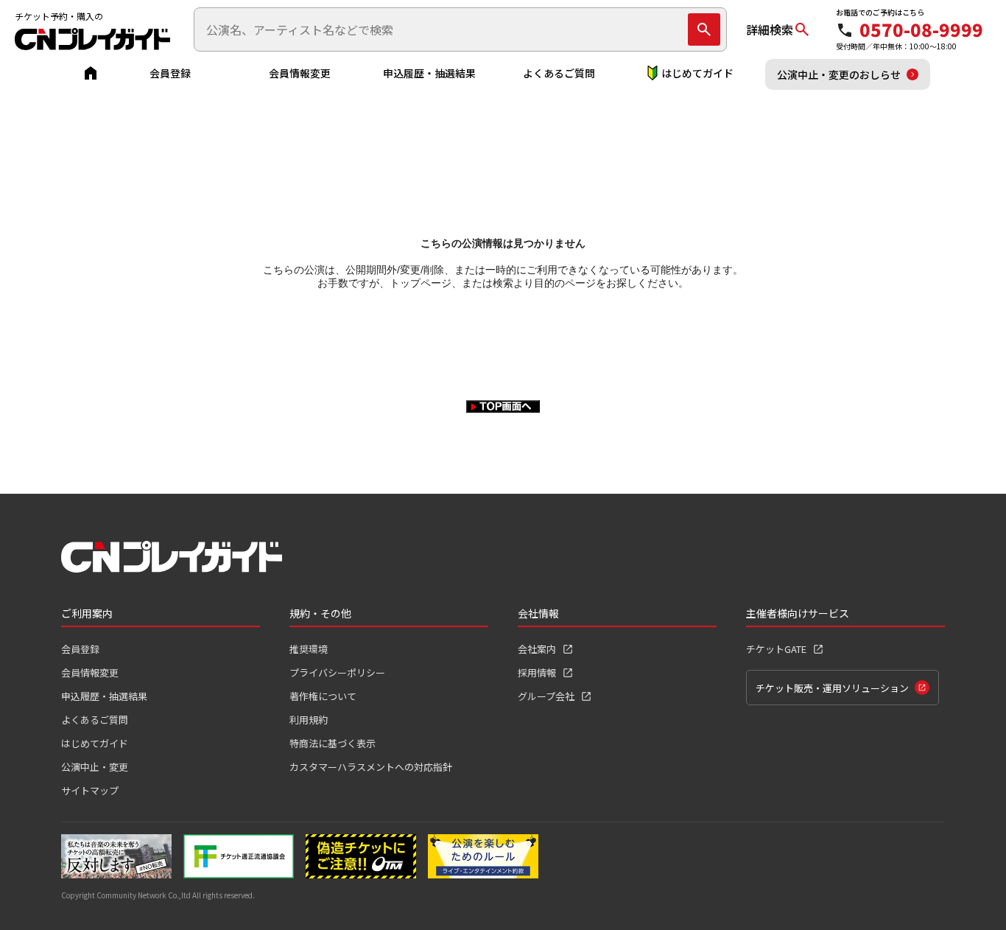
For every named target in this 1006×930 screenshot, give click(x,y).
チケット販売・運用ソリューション (832, 688)
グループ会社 (546, 696)
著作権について (322, 696)
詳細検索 (769, 29)
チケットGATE (776, 649)
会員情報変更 (300, 73)
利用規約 (308, 720)
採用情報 (537, 672)
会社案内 (537, 649)
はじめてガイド (697, 73)
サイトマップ (90, 790)
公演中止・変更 (94, 767)
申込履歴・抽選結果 (429, 73)
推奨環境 (308, 649)
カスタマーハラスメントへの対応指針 (370, 767)
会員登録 (170, 73)
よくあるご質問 (559, 73)
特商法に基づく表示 (332, 743)
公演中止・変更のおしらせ (839, 74)
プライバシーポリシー (337, 672)
